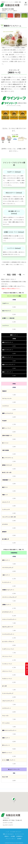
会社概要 (13, 836)
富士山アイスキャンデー (14, 769)
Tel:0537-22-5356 (8, 9)
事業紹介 (7, 836)
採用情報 (19, 838)
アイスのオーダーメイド (15, 831)
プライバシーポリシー (11, 838)
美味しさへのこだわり (8, 834)
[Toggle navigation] (25, 2)
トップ (7, 831)
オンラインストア (19, 834)
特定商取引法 (19, 836)
